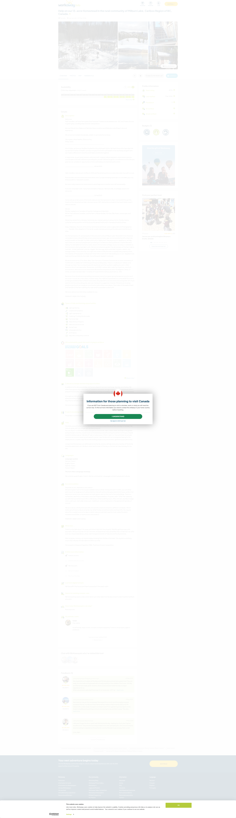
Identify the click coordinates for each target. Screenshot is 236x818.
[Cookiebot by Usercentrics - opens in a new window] (54, 814)
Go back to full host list (118, 421)
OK (179, 805)
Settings (69, 814)
